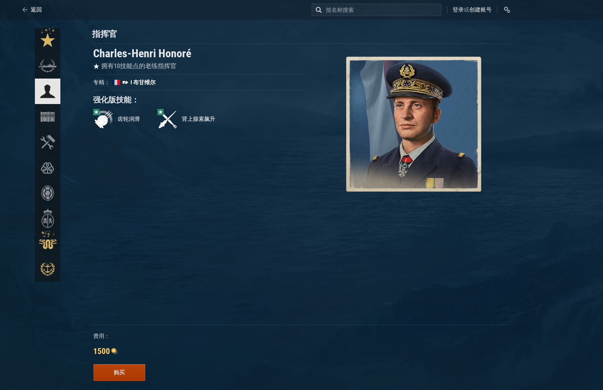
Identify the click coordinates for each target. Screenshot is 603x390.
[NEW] (47, 40)
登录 (458, 9)
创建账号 (480, 9)
